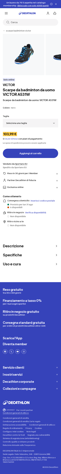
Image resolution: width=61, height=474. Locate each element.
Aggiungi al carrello (30, 153)
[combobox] (30, 123)
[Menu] (6, 13)
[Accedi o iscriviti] (48, 13)
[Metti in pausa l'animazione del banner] (51, 4)
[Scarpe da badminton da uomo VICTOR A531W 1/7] (23, 54)
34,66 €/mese (11, 139)
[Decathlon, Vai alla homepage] (27, 13)
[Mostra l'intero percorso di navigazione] (4, 31)
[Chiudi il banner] (56, 4)
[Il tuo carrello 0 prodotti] (54, 13)
